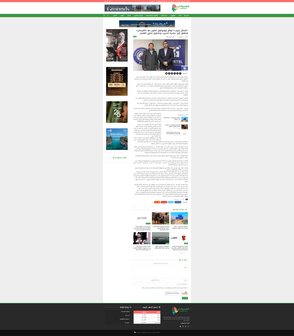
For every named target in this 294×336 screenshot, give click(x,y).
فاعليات (135, 36)
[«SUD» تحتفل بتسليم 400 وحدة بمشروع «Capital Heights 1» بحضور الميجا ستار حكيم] (141, 238)
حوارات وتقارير (138, 15)
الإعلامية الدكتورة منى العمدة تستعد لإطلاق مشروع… (172, 125)
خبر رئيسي (148, 223)
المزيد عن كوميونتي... (184, 323)
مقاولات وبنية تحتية (152, 15)
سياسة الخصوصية (161, 1)
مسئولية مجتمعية (175, 199)
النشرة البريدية (125, 311)
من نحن (170, 1)
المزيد (115, 15)
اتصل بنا (152, 1)
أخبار (180, 15)
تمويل (122, 15)
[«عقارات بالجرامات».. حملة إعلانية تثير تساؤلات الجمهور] (184, 119)
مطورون (173, 15)
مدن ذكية (164, 15)
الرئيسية (186, 15)
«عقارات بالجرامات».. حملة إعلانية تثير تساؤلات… (171, 118)
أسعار (129, 15)
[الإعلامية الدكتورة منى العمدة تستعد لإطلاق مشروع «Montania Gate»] (184, 126)
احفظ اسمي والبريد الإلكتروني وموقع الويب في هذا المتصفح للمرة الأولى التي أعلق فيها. (164, 288)
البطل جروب (182, 199)
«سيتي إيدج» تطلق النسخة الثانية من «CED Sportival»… (173, 133)
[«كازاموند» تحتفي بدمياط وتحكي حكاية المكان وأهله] (160, 238)
